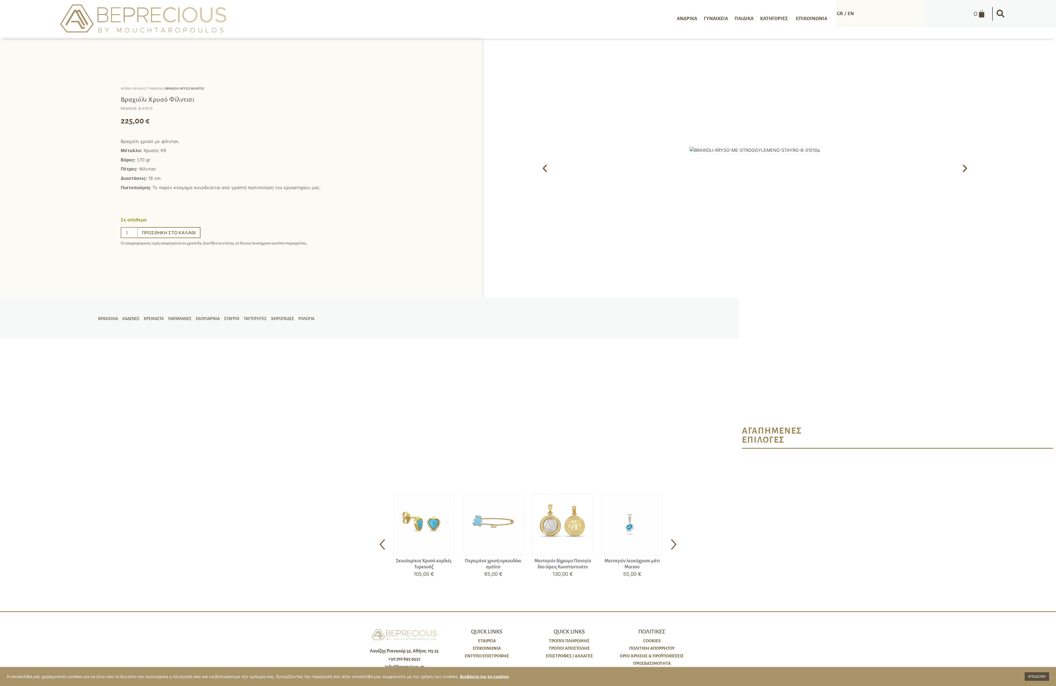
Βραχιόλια (108, 318)
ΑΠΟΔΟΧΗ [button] (1037, 676)
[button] (1000, 14)
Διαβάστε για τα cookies (484, 676)
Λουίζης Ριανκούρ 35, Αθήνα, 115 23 (404, 651)
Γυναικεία (155, 88)
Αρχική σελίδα (132, 88)
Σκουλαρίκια (208, 318)
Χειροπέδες (282, 318)
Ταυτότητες (255, 318)
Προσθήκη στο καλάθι (169, 232)
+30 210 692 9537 (404, 659)
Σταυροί (231, 318)
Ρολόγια (306, 318)
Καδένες (130, 318)
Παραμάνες (179, 318)
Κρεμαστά (154, 318)
